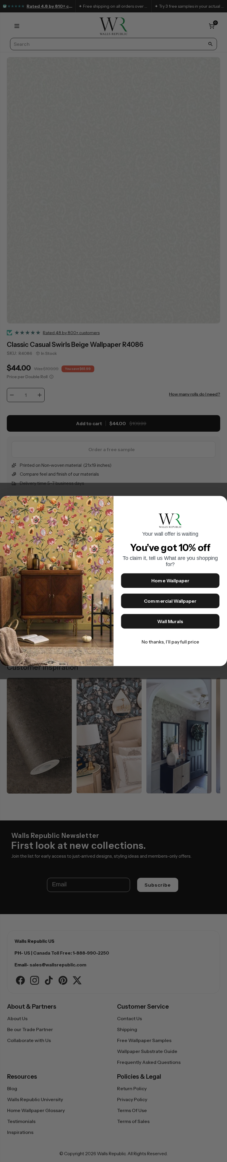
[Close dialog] (219, 503)
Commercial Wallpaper (170, 601)
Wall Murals (170, 622)
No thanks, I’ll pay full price (170, 642)
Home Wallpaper (170, 581)
